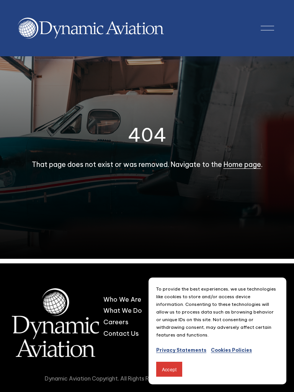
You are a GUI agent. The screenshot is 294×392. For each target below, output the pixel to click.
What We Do (122, 310)
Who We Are (122, 299)
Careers (115, 322)
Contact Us (121, 333)
